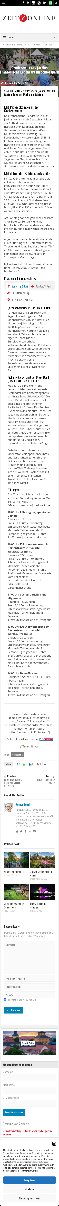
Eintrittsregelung (20, 293)
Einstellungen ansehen (29, 1198)
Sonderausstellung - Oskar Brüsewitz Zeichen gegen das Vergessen (28, 1132)
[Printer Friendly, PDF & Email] (29, 746)
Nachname (9, 1084)
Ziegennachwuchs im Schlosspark (14, 905)
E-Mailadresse (11, 1097)
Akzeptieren (29, 1180)
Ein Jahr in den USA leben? (46, 780)
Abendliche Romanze (33, 44)
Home (7, 83)
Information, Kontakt (22, 299)
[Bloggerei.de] (46, 739)
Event (27, 83)
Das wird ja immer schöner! (38, 905)
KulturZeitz (17, 83)
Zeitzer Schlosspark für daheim (41, 873)
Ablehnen (29, 1189)
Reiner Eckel (23, 804)
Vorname (8, 1071)
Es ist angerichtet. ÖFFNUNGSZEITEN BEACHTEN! (13, 781)
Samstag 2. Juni (20, 286)
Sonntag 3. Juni (43, 286)
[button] (54, 1143)
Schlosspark (17, 754)
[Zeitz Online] (29, 17)
